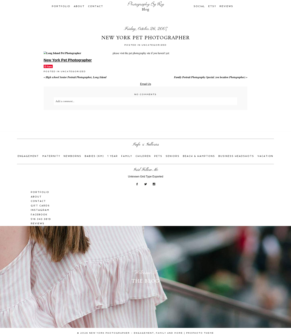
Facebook (39, 214)
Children (143, 156)
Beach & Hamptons (199, 156)
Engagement (28, 156)
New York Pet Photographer (68, 60)
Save (49, 66)
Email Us (145, 84)
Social (199, 6)
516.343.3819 (41, 219)
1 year (112, 156)
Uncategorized (154, 45)
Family (126, 156)
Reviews (226, 6)
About (79, 6)
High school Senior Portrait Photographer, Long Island (75, 77)
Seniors (173, 156)
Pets (158, 156)
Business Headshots (236, 156)
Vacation (265, 156)
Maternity (51, 156)
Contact (95, 6)
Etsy (212, 6)
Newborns (72, 156)
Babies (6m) (94, 156)
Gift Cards (40, 205)
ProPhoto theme (200, 333)
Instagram (40, 210)
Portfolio (61, 6)
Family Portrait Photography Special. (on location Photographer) (210, 77)
